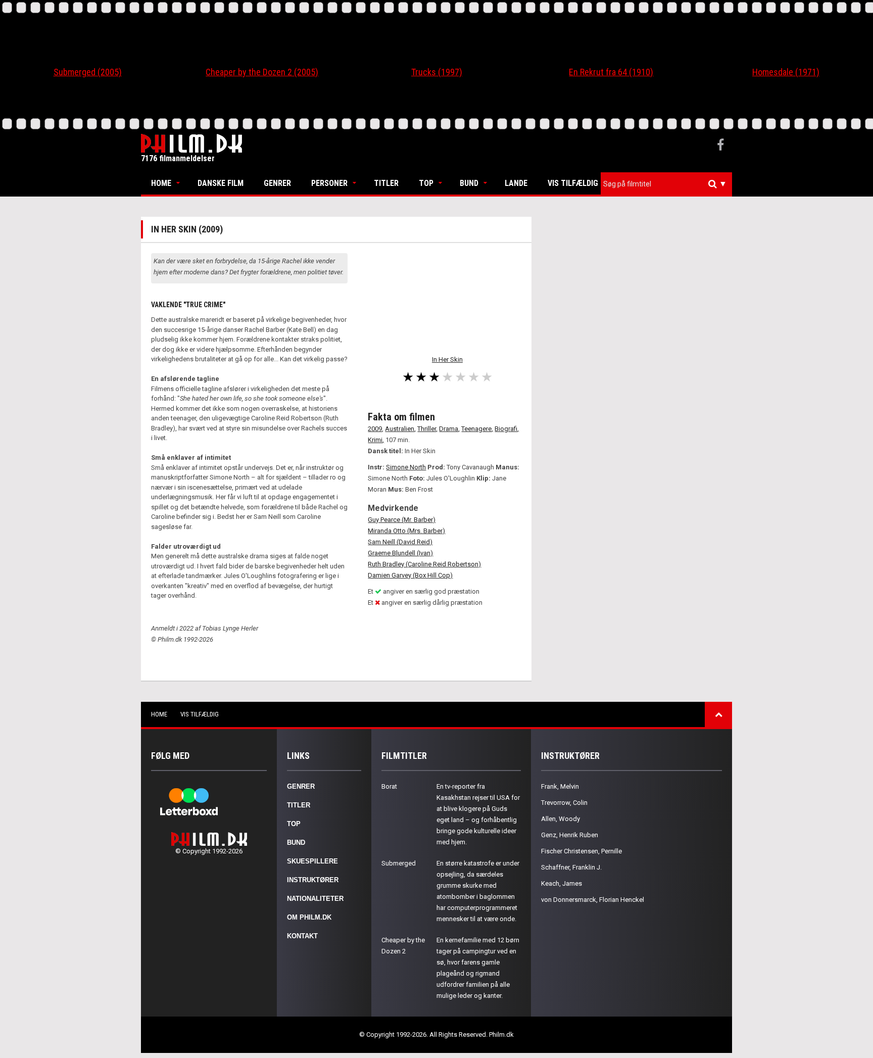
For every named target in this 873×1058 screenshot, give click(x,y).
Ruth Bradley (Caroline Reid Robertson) (424, 564)
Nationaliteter (315, 898)
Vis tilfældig (573, 183)
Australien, (400, 428)
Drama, (449, 428)
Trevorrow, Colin (564, 802)
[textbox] (669, 184)
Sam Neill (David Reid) (400, 542)
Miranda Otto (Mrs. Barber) (406, 531)
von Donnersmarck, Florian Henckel (592, 899)
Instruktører (312, 880)
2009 (375, 428)
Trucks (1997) (436, 72)
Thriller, (427, 428)
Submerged (398, 863)
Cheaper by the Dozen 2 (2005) (262, 72)
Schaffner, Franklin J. (571, 867)
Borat (389, 786)
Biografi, (507, 428)
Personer (329, 183)
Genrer (277, 183)
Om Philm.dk (309, 917)
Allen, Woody (560, 819)
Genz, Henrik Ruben (569, 835)
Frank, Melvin (560, 786)
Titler (386, 183)
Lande (516, 183)
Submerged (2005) (88, 72)
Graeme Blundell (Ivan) (400, 553)
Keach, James (561, 883)
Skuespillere (312, 861)
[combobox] (666, 184)
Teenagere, (477, 428)
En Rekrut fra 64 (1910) (611, 72)
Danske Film (221, 183)
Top (426, 183)
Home (161, 183)
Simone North (406, 467)
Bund (469, 183)
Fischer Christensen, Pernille (581, 851)
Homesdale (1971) (785, 72)
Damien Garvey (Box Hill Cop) (410, 575)
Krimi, (376, 440)
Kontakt (302, 936)
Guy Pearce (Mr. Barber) (401, 519)
